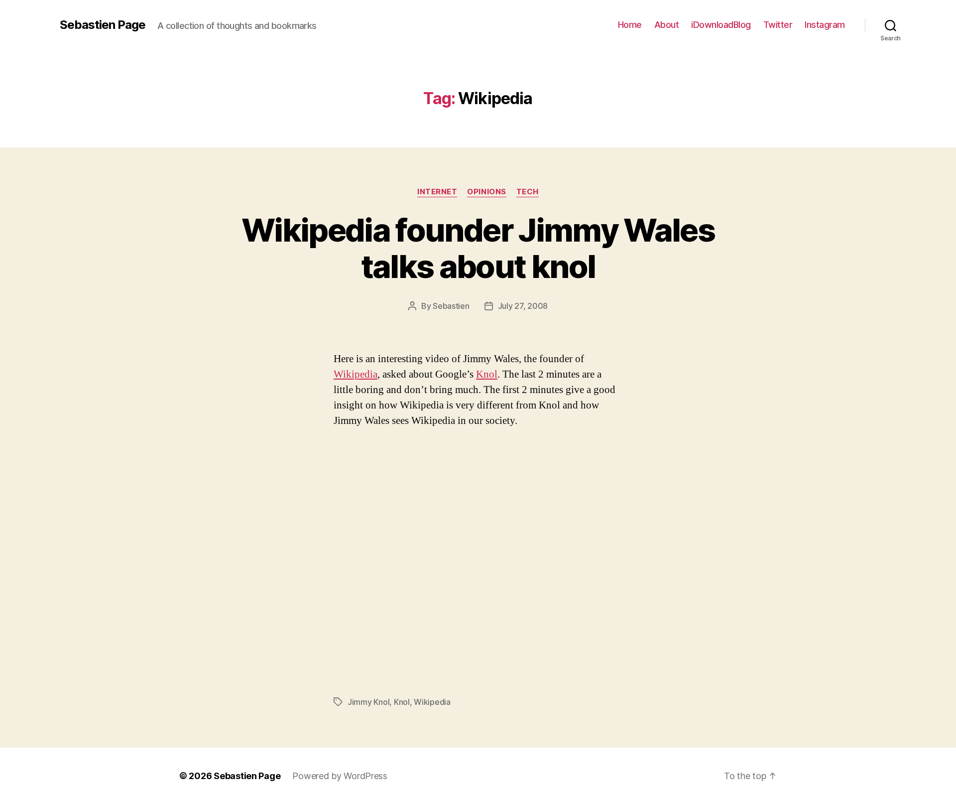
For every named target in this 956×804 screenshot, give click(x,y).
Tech (527, 191)
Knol (486, 374)
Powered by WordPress (339, 776)
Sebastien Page (102, 25)
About (666, 24)
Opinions (486, 191)
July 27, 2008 (523, 306)
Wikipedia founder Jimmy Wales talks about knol (478, 248)
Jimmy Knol (368, 702)
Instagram (825, 24)
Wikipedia (355, 374)
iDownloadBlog (721, 24)
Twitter (778, 24)
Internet (437, 191)
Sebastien (451, 306)
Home (630, 24)
